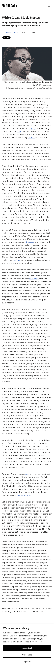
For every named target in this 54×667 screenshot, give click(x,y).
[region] (27, 645)
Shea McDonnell (11, 32)
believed (30, 242)
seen (27, 474)
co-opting (34, 279)
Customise (27, 655)
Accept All (27, 648)
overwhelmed (24, 495)
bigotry (32, 128)
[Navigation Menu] (49, 6)
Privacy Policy (36, 642)
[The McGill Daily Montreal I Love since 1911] (9, 6)
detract (31, 137)
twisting (16, 260)
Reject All (27, 661)
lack (19, 131)
